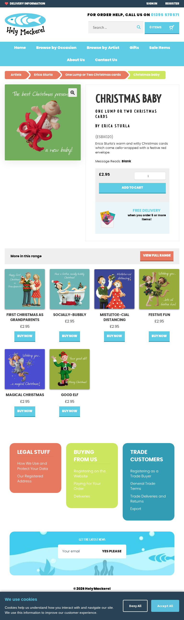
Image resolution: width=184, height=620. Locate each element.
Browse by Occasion (56, 48)
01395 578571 (165, 15)
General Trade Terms (142, 486)
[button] (72, 92)
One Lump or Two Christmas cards (126, 114)
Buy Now (24, 336)
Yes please (111, 551)
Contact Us (106, 60)
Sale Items (159, 48)
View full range (157, 255)
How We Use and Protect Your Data (32, 466)
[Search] (138, 27)
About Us (76, 60)
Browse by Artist (103, 48)
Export (135, 509)
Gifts (134, 48)
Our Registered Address (30, 478)
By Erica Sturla (112, 126)
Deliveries (82, 496)
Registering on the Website (90, 473)
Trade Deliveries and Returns (148, 499)
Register (172, 3)
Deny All (135, 606)
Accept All (165, 606)
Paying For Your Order (87, 486)
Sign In (151, 3)
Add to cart (132, 187)
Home (20, 48)
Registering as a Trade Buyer (144, 473)
